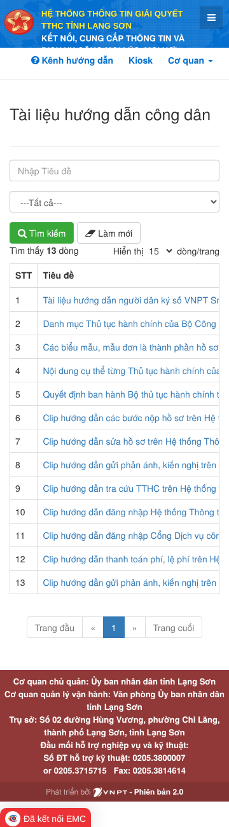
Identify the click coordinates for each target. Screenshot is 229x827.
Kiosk (140, 60)
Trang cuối (174, 627)
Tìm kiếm (46, 232)
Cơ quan (187, 60)
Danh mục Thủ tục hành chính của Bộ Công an (135, 323)
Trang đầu (54, 627)
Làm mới (113, 232)
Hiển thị (128, 250)
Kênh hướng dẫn (76, 60)
